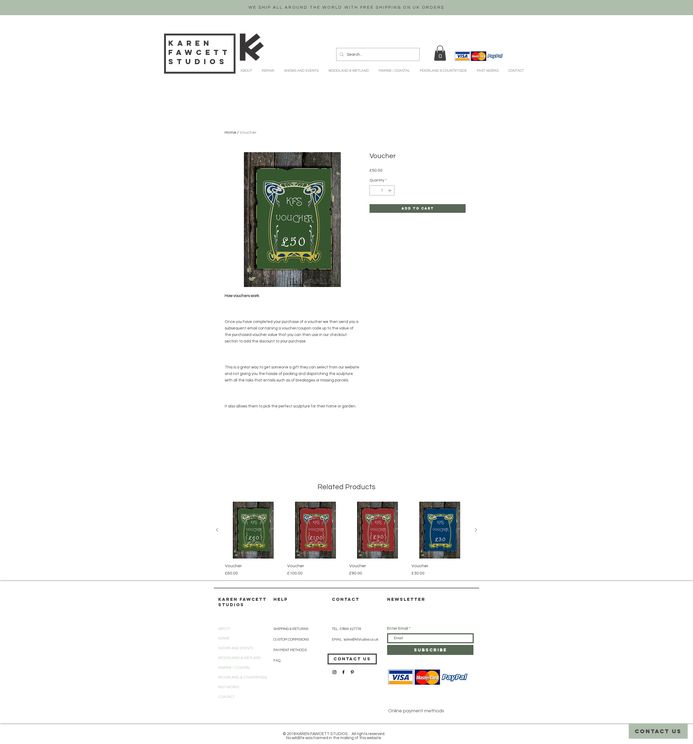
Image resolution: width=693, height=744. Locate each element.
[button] (440, 53)
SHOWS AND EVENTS (235, 648)
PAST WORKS (228, 687)
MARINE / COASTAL (234, 667)
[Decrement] (373, 190)
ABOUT (224, 628)
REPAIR (224, 638)
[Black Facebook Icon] (343, 672)
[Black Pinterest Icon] (352, 672)
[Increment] (390, 190)
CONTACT (226, 697)
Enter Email (397, 628)
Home (230, 132)
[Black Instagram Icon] (334, 672)
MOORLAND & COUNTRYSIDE (242, 677)
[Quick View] (253, 530)
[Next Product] (476, 530)
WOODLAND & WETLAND (239, 658)
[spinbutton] (382, 190)
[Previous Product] (217, 530)
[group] (346, 539)
